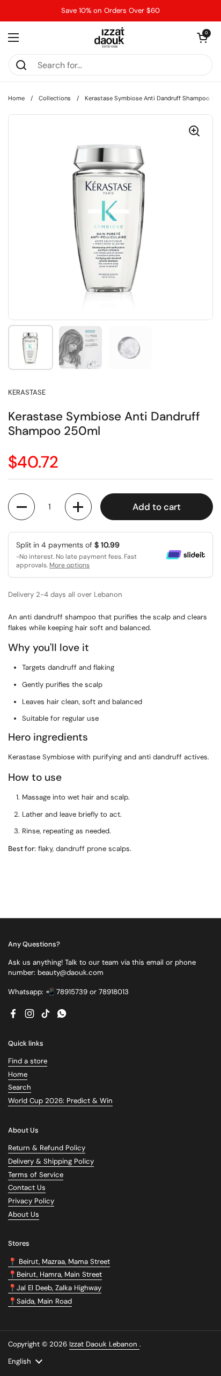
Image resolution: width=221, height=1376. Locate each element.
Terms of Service (35, 1174)
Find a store (27, 1061)
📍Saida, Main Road (40, 1301)
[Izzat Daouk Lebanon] (111, 37)
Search (19, 1087)
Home (16, 98)
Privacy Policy (31, 1200)
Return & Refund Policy (46, 1147)
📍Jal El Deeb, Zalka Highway (54, 1287)
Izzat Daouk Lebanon (104, 1344)
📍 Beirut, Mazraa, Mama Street (59, 1261)
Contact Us (27, 1187)
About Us (23, 1214)
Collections (55, 98)
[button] (202, 37)
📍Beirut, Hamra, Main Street (55, 1274)
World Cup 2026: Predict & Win (60, 1100)
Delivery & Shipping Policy (51, 1161)
